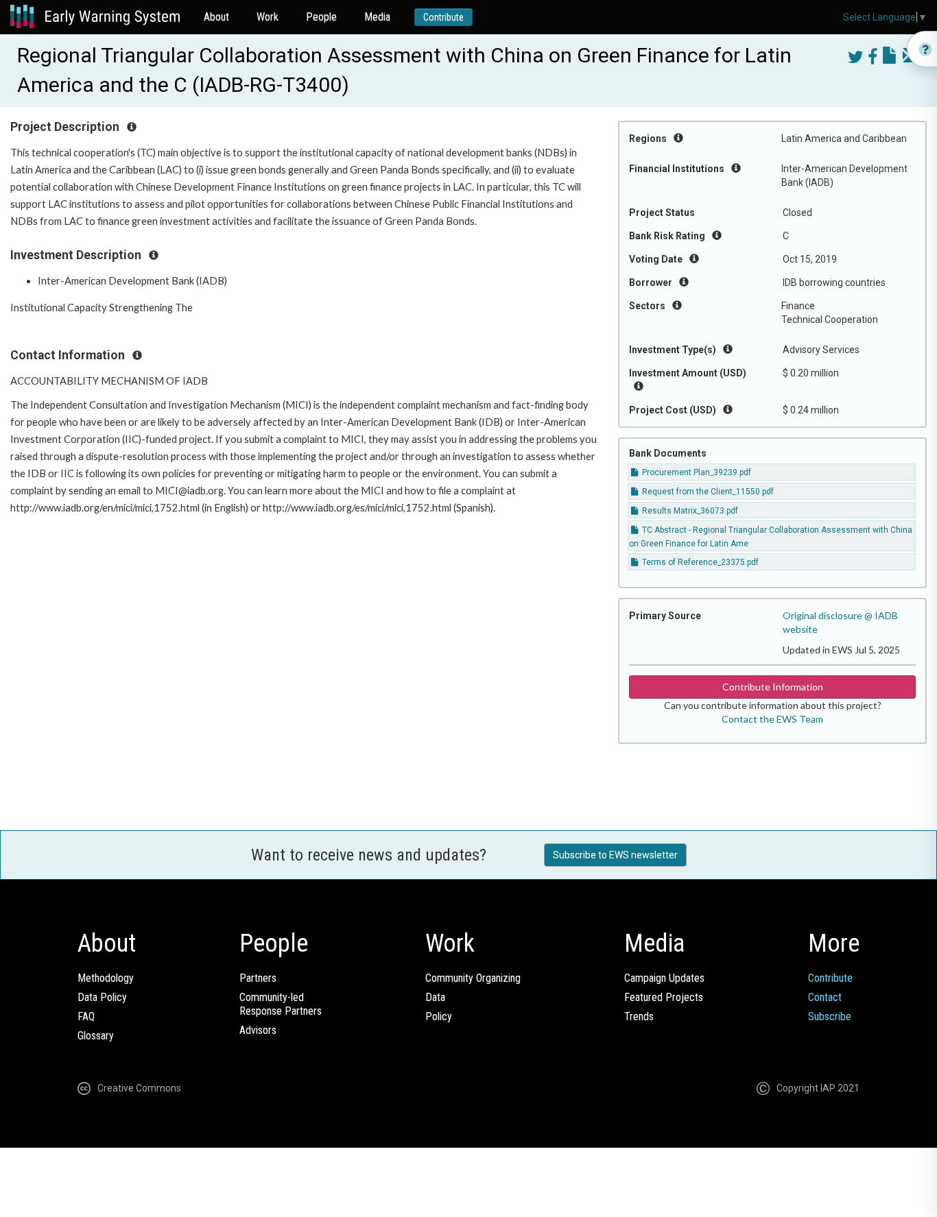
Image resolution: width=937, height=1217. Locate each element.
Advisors (257, 1030)
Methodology (106, 978)
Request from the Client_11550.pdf (707, 491)
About (216, 16)
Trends (639, 1016)
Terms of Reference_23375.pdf (699, 562)
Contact (825, 997)
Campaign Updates (664, 978)
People (321, 16)
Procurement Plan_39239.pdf (695, 472)
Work (267, 16)
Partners (257, 978)
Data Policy (102, 997)
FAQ (86, 1016)
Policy (438, 1016)
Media (377, 16)
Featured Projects (663, 997)
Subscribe (829, 1016)
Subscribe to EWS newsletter (615, 855)
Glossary (96, 1035)
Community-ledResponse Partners (280, 1004)
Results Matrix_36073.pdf (689, 511)
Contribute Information (772, 686)
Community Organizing (473, 978)
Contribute (443, 17)
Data (435, 997)
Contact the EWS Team (772, 719)
